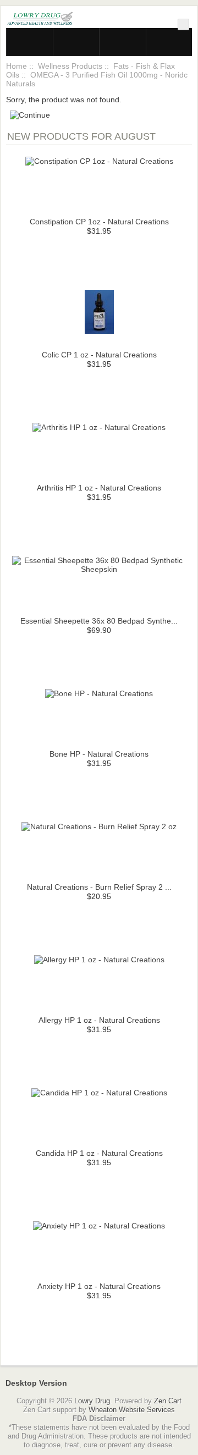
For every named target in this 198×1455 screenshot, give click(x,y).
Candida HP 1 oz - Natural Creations (99, 1153)
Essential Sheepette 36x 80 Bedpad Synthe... (99, 620)
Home (16, 66)
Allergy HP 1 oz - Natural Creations (99, 1020)
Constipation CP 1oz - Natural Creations (99, 221)
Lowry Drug (92, 1401)
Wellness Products (70, 66)
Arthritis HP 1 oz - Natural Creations (99, 487)
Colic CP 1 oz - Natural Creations (99, 354)
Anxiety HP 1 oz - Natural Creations (99, 1286)
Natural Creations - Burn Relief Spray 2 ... (99, 887)
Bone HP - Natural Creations (99, 753)
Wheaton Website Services (132, 1410)
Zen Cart (168, 1401)
